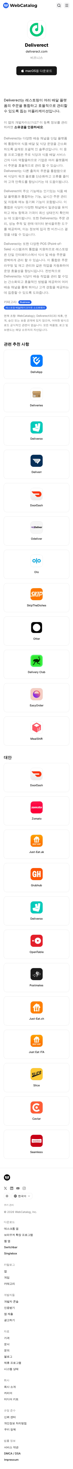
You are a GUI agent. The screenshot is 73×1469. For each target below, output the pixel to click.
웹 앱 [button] (7, 1241)
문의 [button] (7, 1350)
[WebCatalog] (7, 1177)
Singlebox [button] (10, 1253)
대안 (8, 757)
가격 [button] (7, 1338)
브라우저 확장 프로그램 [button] (18, 1234)
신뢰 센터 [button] (10, 1417)
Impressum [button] (11, 1459)
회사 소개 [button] (10, 1386)
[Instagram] (24, 1188)
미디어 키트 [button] (11, 1399)
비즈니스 (36, 58)
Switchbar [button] (10, 1247)
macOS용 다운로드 (38, 71)
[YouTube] (17, 1188)
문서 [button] (7, 1344)
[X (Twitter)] (5, 1188)
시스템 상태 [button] (11, 1369)
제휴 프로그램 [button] (12, 1362)
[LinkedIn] (11, 1188)
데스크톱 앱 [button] (11, 1228)
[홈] (20, 5)
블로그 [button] (8, 1356)
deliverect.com (36, 51)
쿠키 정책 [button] (10, 1429)
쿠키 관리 (9, 1204)
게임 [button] (7, 1277)
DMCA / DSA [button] (12, 1453)
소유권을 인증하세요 (28, 127)
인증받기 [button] (9, 1307)
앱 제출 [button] (8, 1313)
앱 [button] (5, 1271)
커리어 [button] (8, 1393)
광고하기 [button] (9, 1320)
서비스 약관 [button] (11, 1447)
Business (25, 302)
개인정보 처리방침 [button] (15, 1423)
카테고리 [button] (9, 1283)
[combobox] (22, 1196)
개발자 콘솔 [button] (11, 1301)
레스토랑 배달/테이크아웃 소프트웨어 (25, 307)
